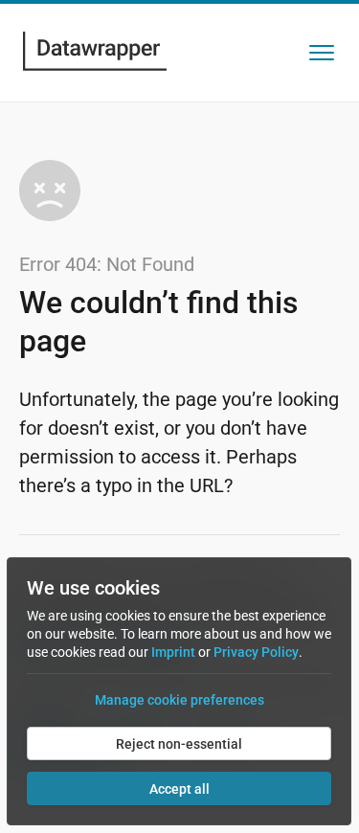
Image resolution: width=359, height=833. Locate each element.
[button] (322, 53)
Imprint (173, 652)
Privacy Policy (256, 652)
